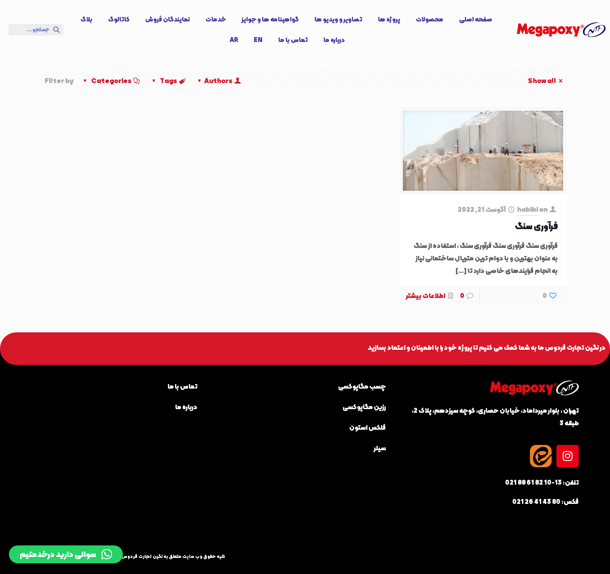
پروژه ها (389, 19)
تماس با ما (293, 39)
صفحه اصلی (475, 19)
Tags (168, 81)
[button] (66, 554)
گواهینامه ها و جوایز (270, 19)
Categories (111, 81)
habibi (527, 209)
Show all (542, 81)
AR (234, 39)
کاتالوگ (119, 19)
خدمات (215, 19)
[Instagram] (567, 456)
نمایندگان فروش (167, 19)
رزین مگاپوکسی (364, 407)
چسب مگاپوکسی (362, 386)
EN (258, 39)
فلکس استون (367, 427)
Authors (218, 81)
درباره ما (334, 39)
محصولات (429, 19)
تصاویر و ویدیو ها (338, 19)
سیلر (380, 448)
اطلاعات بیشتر (425, 296)
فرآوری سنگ (536, 226)
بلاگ (86, 19)
